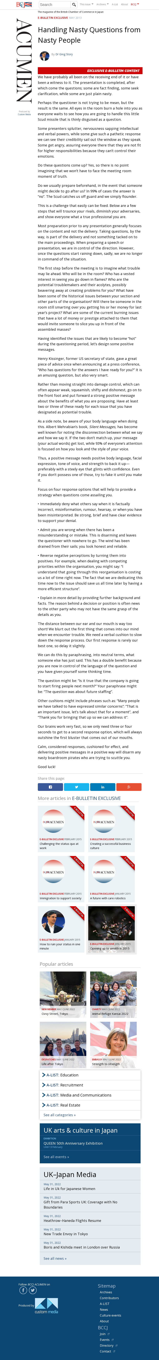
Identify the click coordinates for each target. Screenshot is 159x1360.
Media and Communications (79, 1095)
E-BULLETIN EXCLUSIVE (53, 18)
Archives (101, 4)
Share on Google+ (129, 787)
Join (102, 1334)
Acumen (24, 107)
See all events (55, 1156)
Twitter (33, 1290)
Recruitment (65, 1085)
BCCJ (133, 4)
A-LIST (105, 1304)
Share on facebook (50, 787)
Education (63, 1075)
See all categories (58, 1115)
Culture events (110, 1315)
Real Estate (63, 1105)
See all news (54, 1258)
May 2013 (75, 18)
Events (105, 1340)
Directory (106, 1345)
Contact (105, 1351)
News (104, 1309)
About (124, 4)
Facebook (23, 1290)
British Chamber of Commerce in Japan (24, 5)
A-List (115, 4)
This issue (85, 4)
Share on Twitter (76, 787)
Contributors (109, 1298)
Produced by (24, 113)
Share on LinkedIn (102, 787)
